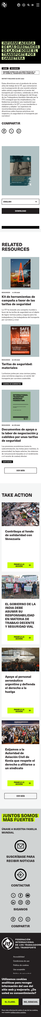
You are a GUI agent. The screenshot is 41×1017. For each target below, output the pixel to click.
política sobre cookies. (18, 1012)
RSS (27, 902)
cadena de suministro (12, 384)
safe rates (7, 462)
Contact (21, 876)
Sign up (21, 847)
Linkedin (13, 902)
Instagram (20, 902)
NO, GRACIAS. (31, 1001)
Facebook (20, 895)
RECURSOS (14, 68)
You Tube (27, 895)
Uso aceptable (19, 969)
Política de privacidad (22, 973)
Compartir (11, 123)
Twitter (13, 895)
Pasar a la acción (33, 5)
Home (5, 68)
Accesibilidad (18, 956)
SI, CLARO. (10, 1001)
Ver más (20, 470)
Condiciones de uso (21, 961)
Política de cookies (21, 965)
